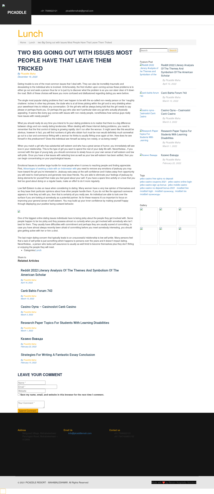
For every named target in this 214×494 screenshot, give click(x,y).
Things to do (115, 19)
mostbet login (146, 191)
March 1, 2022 (27, 330)
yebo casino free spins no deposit (156, 178)
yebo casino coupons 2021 (153, 181)
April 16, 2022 (27, 282)
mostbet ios (180, 191)
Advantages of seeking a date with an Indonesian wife (50, 168)
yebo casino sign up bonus (153, 184)
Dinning (98, 19)
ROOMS (68, 19)
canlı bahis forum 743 (36, 291)
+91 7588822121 (48, 10)
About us (41, 19)
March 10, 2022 (27, 298)
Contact (175, 19)
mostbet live (183, 187)
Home (23, 42)
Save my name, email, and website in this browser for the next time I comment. (62, 394)
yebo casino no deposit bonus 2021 (157, 187)
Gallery (56, 19)
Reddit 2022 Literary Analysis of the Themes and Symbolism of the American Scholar (70, 272)
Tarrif (80, 19)
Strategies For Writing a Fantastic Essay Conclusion (58, 355)
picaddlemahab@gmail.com (79, 10)
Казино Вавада (32, 339)
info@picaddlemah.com (80, 433)
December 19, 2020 (27, 76)
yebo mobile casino (177, 184)
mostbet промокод (164, 191)
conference (133, 19)
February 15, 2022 (29, 362)
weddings (150, 19)
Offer (163, 19)
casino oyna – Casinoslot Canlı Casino (48, 307)
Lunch (32, 42)
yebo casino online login (180, 181)
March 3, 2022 (27, 314)
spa (89, 19)
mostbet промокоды (150, 194)
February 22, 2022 (29, 346)
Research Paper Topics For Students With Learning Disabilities (65, 323)
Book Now (189, 19)
